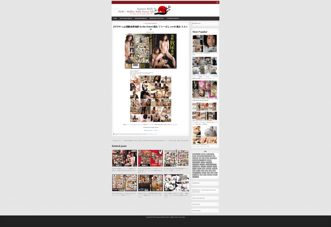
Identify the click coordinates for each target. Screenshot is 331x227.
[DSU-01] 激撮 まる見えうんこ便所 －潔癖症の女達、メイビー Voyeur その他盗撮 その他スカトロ (176, 195)
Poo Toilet (195, 158)
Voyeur (209, 160)
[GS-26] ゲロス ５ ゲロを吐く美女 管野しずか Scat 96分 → (173, 140)
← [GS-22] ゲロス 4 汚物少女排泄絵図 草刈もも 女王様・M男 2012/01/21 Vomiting (134, 140)
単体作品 (208, 168)
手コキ (198, 171)
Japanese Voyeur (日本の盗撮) (204, 156)
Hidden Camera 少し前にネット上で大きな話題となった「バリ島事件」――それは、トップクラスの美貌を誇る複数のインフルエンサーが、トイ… (205, 76)
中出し (199, 168)
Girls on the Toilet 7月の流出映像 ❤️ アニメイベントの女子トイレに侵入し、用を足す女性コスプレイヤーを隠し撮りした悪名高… (205, 122)
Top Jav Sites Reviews (198, 198)
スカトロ (209, 166)
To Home (115, 18)
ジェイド (203, 166)
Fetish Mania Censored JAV (173, 18)
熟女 (208, 173)
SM (200, 158)
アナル (202, 162)
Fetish (194, 156)
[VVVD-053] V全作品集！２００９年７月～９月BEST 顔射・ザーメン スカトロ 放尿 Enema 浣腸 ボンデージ (150, 170)
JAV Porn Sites (196, 210)
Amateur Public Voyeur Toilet (157, 18)
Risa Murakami (135, 134)
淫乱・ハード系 (197, 173)
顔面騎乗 (210, 175)
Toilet (207, 158)
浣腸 (214, 171)
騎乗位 (215, 175)
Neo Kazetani (126, 134)
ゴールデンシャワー (152, 134)
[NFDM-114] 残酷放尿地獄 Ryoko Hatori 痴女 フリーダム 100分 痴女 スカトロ (150, 28)
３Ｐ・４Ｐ (195, 177)
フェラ (194, 168)
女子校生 (214, 168)
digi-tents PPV (210, 154)
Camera (203, 154)
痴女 (212, 173)
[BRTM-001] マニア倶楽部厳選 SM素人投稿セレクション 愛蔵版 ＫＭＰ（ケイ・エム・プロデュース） (150, 195)
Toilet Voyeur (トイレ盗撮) (199, 160)
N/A (214, 156)
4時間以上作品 (196, 154)
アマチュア (209, 162)
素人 (216, 173)
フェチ (215, 166)
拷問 (206, 171)
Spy (203, 158)
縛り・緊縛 (195, 175)
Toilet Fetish (213, 158)
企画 (204, 168)
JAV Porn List (196, 204)
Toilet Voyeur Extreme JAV (126, 18)
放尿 (210, 171)
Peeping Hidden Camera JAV (141, 18)
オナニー (202, 164)
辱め (205, 175)
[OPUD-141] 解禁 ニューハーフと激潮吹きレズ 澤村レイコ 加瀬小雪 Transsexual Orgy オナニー (124, 170)
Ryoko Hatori (143, 134)
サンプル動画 (196, 166)
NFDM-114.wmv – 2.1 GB (150, 130)
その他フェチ (196, 162)
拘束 (203, 171)
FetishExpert (196, 183)
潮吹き (204, 173)
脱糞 (201, 175)
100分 (120, 134)
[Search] (217, 2)
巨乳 (194, 171)
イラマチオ (195, 164)
